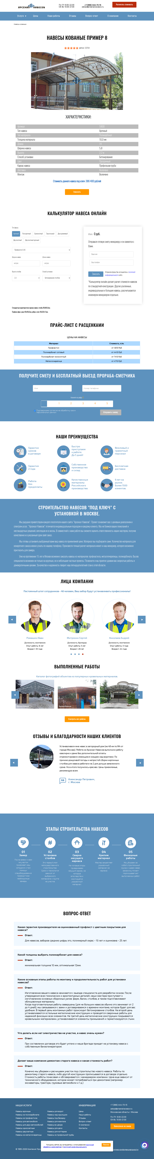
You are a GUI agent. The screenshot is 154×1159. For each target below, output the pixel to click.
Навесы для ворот (55, 1111)
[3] (83, 404)
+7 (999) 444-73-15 (92, 5)
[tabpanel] (34, 625)
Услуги (20, 16)
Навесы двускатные (24, 1132)
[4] (95, 404)
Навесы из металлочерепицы (29, 1135)
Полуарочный (26, 234)
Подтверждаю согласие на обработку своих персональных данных (56, 412)
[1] (59, 404)
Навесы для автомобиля (26, 1121)
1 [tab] (71, 654)
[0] (47, 404)
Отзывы (72, 16)
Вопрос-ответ (91, 16)
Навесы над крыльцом (57, 1115)
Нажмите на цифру (77, 398)
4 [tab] (82, 654)
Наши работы (54, 16)
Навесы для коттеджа (57, 1132)
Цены (35, 16)
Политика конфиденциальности (124, 1150)
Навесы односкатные (25, 1128)
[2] (71, 404)
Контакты (132, 16)
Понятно (106, 1145)
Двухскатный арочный (32, 240)
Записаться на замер (122, 1126)
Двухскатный (17, 240)
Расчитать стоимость (124, 5)
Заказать (77, 192)
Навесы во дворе (54, 1125)
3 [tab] (79, 654)
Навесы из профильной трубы (60, 1135)
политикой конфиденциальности (75, 1147)
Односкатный (38, 234)
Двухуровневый (63, 234)
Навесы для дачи (54, 1128)
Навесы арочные (23, 1111)
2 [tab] (75, 654)
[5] (107, 404)
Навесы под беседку (56, 1118)
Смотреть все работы (77, 719)
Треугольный (50, 234)
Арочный (16, 234)
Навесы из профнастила (26, 1118)
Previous (12, 619)
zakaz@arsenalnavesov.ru (93, 7)
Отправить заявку (110, 412)
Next (142, 619)
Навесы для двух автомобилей (29, 1125)
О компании (113, 16)
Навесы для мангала (56, 1121)
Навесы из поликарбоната (27, 1115)
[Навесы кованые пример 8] (77, 81)
